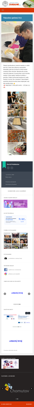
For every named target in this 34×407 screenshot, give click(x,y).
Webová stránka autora (11, 167)
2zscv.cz (9, 404)
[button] (5, 294)
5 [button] (19, 304)
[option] (17, 293)
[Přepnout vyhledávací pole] (31, 10)
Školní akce (8, 177)
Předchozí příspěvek (11, 181)
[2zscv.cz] (17, 4)
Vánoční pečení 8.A (12, 18)
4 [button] (18, 304)
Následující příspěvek (11, 184)
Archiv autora (8, 167)
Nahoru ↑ (29, 404)
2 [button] (15, 304)
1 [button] (14, 304)
